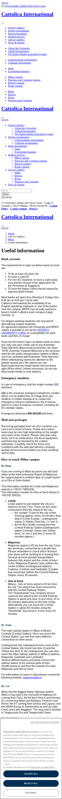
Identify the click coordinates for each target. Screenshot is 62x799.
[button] (31, 259)
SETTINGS (30, 793)
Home (11, 233)
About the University (19, 48)
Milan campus (15, 77)
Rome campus (15, 86)
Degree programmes (18, 30)
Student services (16, 36)
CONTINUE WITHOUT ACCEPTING (45, 722)
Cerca (5, 194)
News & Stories (16, 42)
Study (11, 68)
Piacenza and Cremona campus (24, 80)
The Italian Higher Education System (27, 54)
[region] (31, 758)
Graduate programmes (19, 62)
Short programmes (17, 33)
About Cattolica (16, 27)
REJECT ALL (31, 783)
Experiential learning (19, 71)
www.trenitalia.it (32, 677)
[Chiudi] (2, 117)
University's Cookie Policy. (43, 767)
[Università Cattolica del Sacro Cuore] (23, 6)
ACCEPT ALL (31, 774)
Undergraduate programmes (22, 59)
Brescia (12, 94)
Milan (11, 91)
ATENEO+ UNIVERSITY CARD (25, 331)
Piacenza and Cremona (20, 100)
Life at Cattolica (16, 39)
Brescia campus (16, 83)
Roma (11, 97)
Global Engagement (18, 51)
